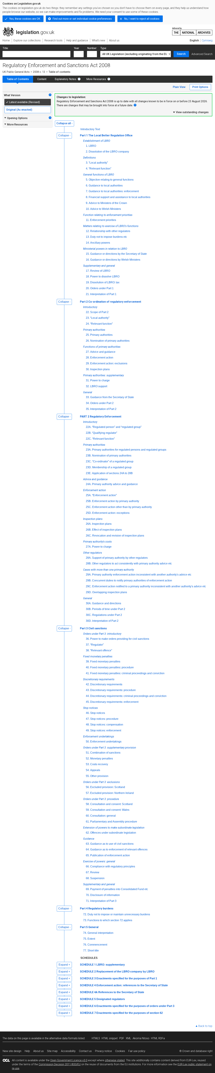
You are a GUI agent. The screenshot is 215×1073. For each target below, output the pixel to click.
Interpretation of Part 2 (103, 409)
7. (87, 191)
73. (85, 920)
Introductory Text (90, 129)
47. (88, 718)
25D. (89, 512)
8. (87, 197)
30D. (89, 620)
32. (88, 386)
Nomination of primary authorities (110, 340)
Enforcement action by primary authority (115, 501)
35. (88, 409)
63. (88, 843)
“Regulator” (97, 644)
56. (88, 787)
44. (88, 696)
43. (88, 690)
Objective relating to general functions (111, 179)
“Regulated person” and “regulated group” (116, 427)
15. (88, 253)
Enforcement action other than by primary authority (122, 507)
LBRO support (98, 386)
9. (87, 203)
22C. (89, 438)
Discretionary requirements (106, 684)
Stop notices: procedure (104, 718)
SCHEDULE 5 (88, 999)
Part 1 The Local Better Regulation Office (106, 135)
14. (88, 242)
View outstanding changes (191, 112)
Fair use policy (136, 1051)
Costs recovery (99, 764)
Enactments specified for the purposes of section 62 (129, 1012)
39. (88, 661)
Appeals (95, 770)
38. (88, 650)
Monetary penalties (101, 758)
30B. (88, 609)
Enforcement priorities (103, 220)
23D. (89, 467)
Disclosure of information (105, 895)
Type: (103, 48)
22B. (88, 432)
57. (88, 793)
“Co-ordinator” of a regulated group (112, 461)
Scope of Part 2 (99, 312)
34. (88, 403)
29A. (88, 574)
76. (85, 944)
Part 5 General (89, 927)
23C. (89, 461)
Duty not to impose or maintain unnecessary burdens (119, 914)
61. (88, 821)
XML (128, 1038)
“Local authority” (98, 162)
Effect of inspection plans (107, 529)
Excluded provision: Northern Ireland (112, 793)
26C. (89, 535)
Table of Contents (18, 79)
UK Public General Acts (16, 71)
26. (88, 340)
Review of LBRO (100, 270)
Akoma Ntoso (141, 1038)
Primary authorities (101, 334)
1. (87, 145)
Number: (92, 48)
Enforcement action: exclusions (108, 363)
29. (88, 363)
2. (87, 151)
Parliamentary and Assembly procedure (113, 821)
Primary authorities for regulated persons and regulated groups (129, 449)
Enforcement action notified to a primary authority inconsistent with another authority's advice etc (149, 586)
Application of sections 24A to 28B (112, 473)
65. (88, 855)
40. (88, 667)
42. (88, 684)
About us (38, 1051)
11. (87, 220)
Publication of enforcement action (110, 855)
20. (88, 288)
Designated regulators (110, 999)
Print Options (200, 87)
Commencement (97, 944)
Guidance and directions (106, 603)
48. (88, 724)
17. (88, 270)
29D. (89, 592)
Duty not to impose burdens (108, 236)
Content (41, 79)
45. (88, 701)
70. (88, 895)
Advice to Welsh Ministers (105, 208)
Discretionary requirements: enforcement (114, 701)
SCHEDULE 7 (88, 1012)
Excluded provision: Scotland (107, 787)
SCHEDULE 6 (88, 1006)
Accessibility (68, 1051)
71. (88, 900)
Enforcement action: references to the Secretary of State (132, 985)
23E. (88, 473)
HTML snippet (110, 1038)
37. (88, 644)
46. (88, 713)
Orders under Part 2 (102, 403)
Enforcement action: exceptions (111, 512)
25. (88, 334)
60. (88, 815)
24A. (88, 484)
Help (27, 1051)
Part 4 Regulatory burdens (96, 908)
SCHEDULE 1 (88, 964)
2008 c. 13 (39, 71)
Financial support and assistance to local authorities (119, 197)
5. (87, 179)
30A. (88, 603)
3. (87, 162)
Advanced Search (201, 54)
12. (88, 231)
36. (88, 638)
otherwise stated (115, 1060)
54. (88, 770)
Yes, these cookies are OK (24, 18)
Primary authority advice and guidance (115, 484)
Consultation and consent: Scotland (111, 804)
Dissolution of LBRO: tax (104, 282)
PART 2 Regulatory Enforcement (100, 416)
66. (88, 866)
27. (88, 351)
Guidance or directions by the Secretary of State (118, 253)
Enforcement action (101, 357)
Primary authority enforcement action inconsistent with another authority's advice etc (141, 574)
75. (85, 938)
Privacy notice (103, 1051)
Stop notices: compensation (106, 724)
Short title (93, 950)
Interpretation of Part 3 (103, 900)
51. (88, 752)
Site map (52, 1051)
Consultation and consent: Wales (109, 809)
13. (88, 236)
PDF (121, 1038)
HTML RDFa (158, 1038)
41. (88, 673)
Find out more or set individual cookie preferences (82, 18)
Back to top (205, 1026)
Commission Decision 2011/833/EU (60, 1064)
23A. (88, 449)
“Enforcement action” (104, 495)
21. (88, 294)
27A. (88, 546)
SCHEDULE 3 (88, 978)
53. (88, 764)
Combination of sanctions (105, 752)
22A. (88, 427)
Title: (5, 48)
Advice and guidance (102, 351)
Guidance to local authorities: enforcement (114, 191)
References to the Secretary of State (121, 992)
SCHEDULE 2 (88, 971)
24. (88, 323)
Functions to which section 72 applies (110, 920)
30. (88, 369)
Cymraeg (207, 40)
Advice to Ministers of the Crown (108, 203)
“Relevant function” (100, 168)
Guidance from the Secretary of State (112, 397)
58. (88, 804)
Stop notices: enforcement (105, 730)
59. (88, 809)
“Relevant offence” (101, 650)
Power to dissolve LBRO (104, 276)
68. (88, 878)
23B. (88, 455)
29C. (89, 586)
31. (88, 380)
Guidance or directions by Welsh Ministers (115, 259)
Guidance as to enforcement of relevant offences (118, 849)
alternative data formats (63, 1038)
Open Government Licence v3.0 (68, 1060)
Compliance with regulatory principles (112, 866)
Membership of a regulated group (112, 467)
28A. (88, 557)
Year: (76, 48)
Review (94, 872)
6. (87, 185)
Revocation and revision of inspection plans (118, 535)
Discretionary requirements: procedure (113, 690)
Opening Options (16, 118)
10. (88, 208)
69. (88, 889)
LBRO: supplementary (110, 964)
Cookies (120, 1051)
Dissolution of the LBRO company (109, 151)
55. (88, 776)
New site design (12, 1051)
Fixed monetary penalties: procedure (112, 667)
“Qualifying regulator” (104, 432)
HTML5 (96, 1038)
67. (88, 872)
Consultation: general (103, 815)
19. (88, 282)
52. (88, 758)
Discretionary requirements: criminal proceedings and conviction (128, 696)
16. (88, 259)
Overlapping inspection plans (109, 592)
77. (85, 950)
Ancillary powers (100, 242)
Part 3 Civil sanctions (93, 628)
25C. (89, 507)
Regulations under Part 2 (107, 615)
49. (88, 730)
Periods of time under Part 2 (108, 609)
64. (88, 849)
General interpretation (100, 932)
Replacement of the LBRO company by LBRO (125, 971)
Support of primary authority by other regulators (120, 557)
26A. (88, 523)
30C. (89, 615)
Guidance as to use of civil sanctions (112, 843)
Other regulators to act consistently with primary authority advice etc (132, 563)
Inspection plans (100, 369)
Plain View (179, 87)
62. (88, 832)
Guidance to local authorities (106, 185)
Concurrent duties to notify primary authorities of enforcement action (132, 580)
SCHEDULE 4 (88, 985)
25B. (88, 501)
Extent (91, 938)
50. (88, 741)
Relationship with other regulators (110, 231)
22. (88, 312)
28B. (88, 563)
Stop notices (97, 713)
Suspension (97, 878)
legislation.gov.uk (30, 28)
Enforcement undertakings (105, 741)
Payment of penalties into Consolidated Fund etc (119, 889)
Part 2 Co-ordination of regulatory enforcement (110, 301)
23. (88, 317)
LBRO (92, 145)
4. (87, 168)
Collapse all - (64, 123)
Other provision (99, 776)
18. (88, 276)
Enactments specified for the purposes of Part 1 (126, 978)
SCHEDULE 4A (89, 992)
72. (85, 914)
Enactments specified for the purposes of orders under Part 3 (135, 1006)
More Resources (96, 79)
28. (88, 357)
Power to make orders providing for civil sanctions (119, 638)
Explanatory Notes (65, 79)
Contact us (85, 1051)
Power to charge (100, 380)
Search (181, 53)
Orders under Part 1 (102, 288)
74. (85, 932)
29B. (88, 580)
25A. (88, 495)
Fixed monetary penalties (105, 661)
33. (88, 397)
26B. (88, 529)
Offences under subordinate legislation (113, 832)
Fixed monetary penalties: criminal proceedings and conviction (127, 673)
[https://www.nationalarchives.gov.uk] (192, 30)
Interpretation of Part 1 (103, 294)
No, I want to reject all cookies (141, 18)
